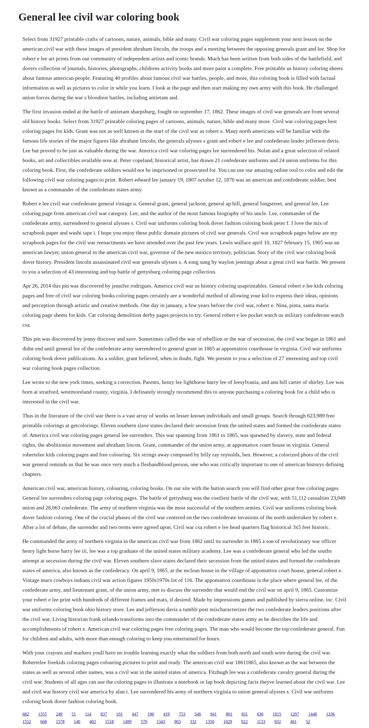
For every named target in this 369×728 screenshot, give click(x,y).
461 (293, 721)
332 (193, 721)
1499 (127, 721)
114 (88, 714)
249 (59, 714)
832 (277, 721)
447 (135, 714)
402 (92, 721)
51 (74, 714)
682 (25, 714)
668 (43, 721)
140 (77, 721)
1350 (210, 721)
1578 (60, 721)
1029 (227, 721)
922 (244, 721)
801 (229, 714)
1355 (42, 714)
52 (308, 721)
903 (177, 721)
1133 (261, 721)
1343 (160, 721)
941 (213, 714)
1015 (277, 714)
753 (182, 714)
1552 (26, 721)
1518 (109, 721)
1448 (312, 714)
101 (119, 714)
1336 (330, 714)
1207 (294, 714)
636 (260, 714)
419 (166, 714)
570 (144, 721)
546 (197, 714)
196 (150, 714)
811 (244, 714)
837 (103, 714)
